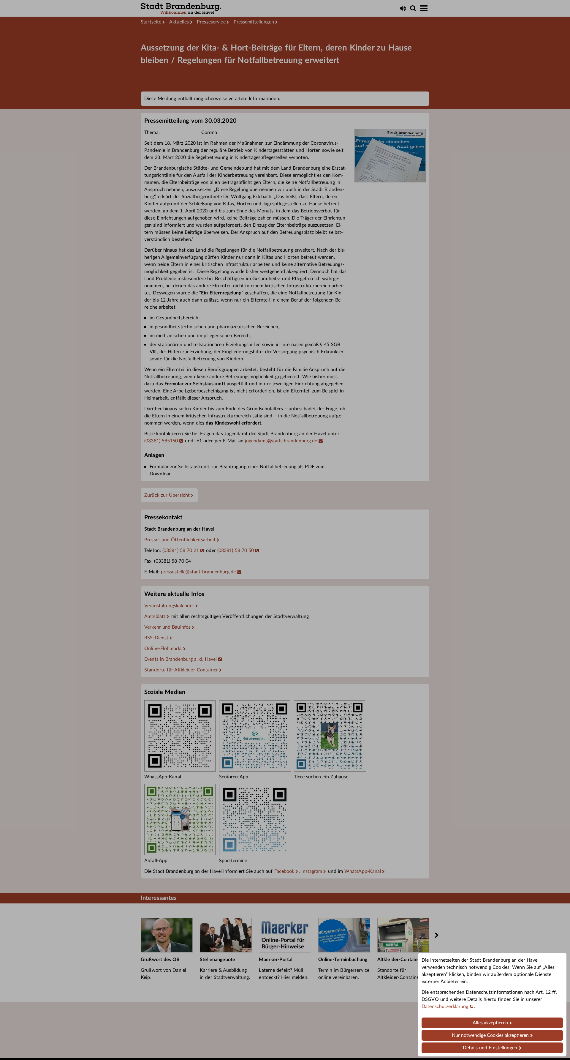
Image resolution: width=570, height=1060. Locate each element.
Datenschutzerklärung (445, 1006)
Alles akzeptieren (490, 1022)
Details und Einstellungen (490, 1047)
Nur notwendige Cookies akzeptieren (490, 1035)
